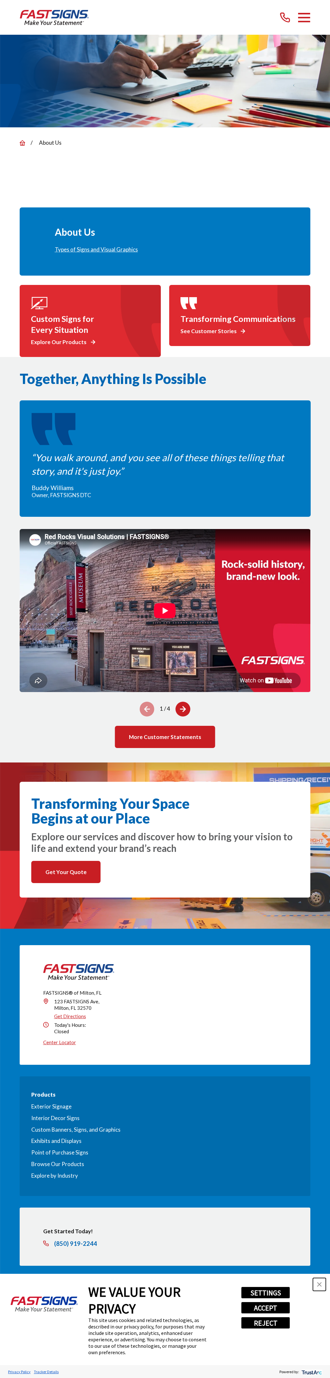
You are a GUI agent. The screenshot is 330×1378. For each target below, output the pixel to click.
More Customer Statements (165, 737)
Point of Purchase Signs (59, 1152)
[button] (319, 1284)
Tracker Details (46, 1371)
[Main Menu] (304, 17)
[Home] (54, 17)
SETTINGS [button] (265, 1292)
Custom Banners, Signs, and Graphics (76, 1129)
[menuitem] (165, 250)
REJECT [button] (265, 1323)
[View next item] (183, 709)
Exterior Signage (51, 1106)
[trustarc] (311, 1371)
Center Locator (59, 1042)
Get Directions (70, 1016)
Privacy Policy (19, 1371)
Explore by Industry (54, 1175)
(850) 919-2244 (75, 1244)
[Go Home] (22, 143)
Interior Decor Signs (55, 1118)
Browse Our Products (57, 1164)
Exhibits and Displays (56, 1140)
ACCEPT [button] (265, 1307)
